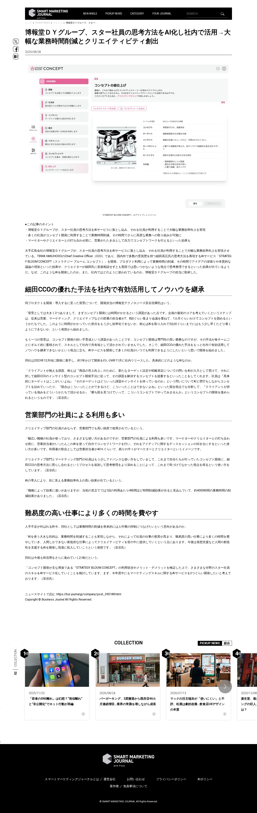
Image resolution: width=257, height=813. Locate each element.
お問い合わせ (136, 779)
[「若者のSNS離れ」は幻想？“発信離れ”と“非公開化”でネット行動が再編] (57, 686)
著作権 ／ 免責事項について (128, 786)
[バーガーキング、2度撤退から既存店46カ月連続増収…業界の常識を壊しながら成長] (128, 686)
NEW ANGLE (90, 13)
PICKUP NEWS (114, 13)
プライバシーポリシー (171, 779)
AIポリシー (205, 779)
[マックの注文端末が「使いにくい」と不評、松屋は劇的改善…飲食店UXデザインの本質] (198, 686)
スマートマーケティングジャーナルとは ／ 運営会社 (80, 779)
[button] (225, 686)
